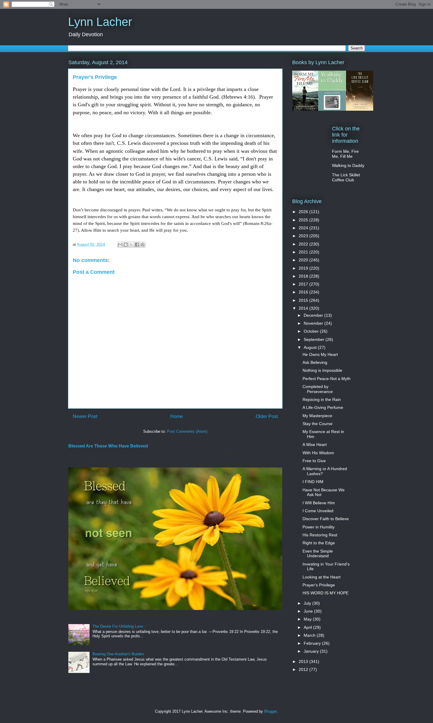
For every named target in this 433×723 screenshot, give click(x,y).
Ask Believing (315, 362)
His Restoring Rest (320, 535)
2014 (304, 308)
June (309, 611)
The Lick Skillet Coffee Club (346, 177)
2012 (304, 669)
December (314, 315)
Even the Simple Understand (318, 553)
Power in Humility (319, 527)
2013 (304, 661)
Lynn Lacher (100, 21)
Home (176, 416)
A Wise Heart (315, 444)
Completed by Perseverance (318, 389)
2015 (304, 300)
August (311, 347)
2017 (304, 284)
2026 (304, 211)
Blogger (270, 711)
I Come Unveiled (318, 510)
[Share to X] (131, 245)
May (308, 619)
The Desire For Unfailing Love (117, 626)
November (314, 323)
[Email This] (120, 245)
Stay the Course (318, 423)
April (308, 627)
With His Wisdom (318, 452)
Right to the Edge (319, 542)
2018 (304, 276)
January (312, 651)
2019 (304, 268)
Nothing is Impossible (322, 370)
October (312, 331)
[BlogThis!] (126, 245)
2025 (304, 220)
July (308, 603)
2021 (304, 252)
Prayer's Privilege (319, 585)
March (310, 635)
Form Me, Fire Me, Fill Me (345, 154)
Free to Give (314, 460)
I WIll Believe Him (319, 502)
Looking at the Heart (322, 577)
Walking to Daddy (348, 165)
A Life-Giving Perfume (323, 407)
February (313, 643)
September (314, 339)
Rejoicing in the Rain (322, 399)
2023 (304, 235)
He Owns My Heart (320, 354)
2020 (304, 260)
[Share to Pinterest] (143, 245)
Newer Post (85, 416)
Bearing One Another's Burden (118, 654)
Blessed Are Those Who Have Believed (108, 445)
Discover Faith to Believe (326, 518)
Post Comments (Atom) (187, 431)
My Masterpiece (317, 415)
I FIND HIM (313, 481)
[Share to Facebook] (137, 245)
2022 (304, 244)
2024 (304, 227)
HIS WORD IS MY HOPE (325, 593)
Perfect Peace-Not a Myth (327, 378)
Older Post (267, 416)
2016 (304, 292)
